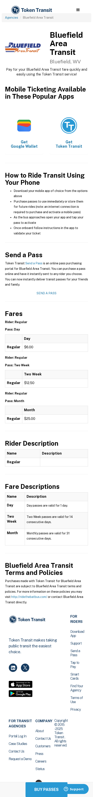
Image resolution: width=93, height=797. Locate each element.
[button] (78, 9)
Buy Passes (46, 789)
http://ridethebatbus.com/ (29, 597)
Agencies (11, 17)
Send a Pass (33, 263)
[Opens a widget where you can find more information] (74, 789)
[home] (31, 10)
